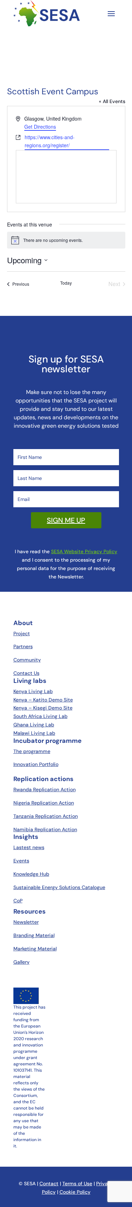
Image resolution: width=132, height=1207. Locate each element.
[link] (18, 284)
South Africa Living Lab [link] (40, 716)
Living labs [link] (29, 681)
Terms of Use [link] (77, 1183)
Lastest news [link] (28, 847)
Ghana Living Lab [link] (33, 724)
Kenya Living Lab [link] (33, 691)
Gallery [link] (21, 962)
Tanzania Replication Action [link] (45, 816)
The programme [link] (31, 751)
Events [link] (21, 860)
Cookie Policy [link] (74, 1192)
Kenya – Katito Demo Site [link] (43, 700)
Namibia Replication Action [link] (45, 829)
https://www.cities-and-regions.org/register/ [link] (50, 141)
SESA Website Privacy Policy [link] (84, 551)
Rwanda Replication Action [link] (44, 789)
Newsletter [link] (26, 922)
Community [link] (27, 660)
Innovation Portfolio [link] (35, 764)
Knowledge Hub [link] (31, 874)
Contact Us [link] (26, 673)
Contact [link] (48, 1183)
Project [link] (21, 633)
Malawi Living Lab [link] (34, 733)
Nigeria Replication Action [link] (43, 803)
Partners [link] (23, 646)
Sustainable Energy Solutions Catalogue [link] (59, 887)
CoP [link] (18, 900)
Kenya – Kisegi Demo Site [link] (43, 708)
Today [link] (66, 283)
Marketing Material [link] (35, 948)
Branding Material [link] (34, 935)
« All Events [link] (112, 101)
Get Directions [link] (40, 126)
